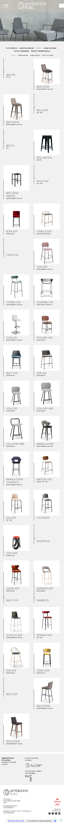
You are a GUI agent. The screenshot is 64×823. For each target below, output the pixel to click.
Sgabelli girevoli (35, 55)
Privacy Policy (16, 811)
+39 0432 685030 (8, 808)
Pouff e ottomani (47, 55)
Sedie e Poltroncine (27, 48)
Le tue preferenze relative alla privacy (39, 821)
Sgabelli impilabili (23, 55)
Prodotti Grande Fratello (40, 51)
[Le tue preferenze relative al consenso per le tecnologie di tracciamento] (61, 820)
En (61, 6)
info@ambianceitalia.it (10, 806)
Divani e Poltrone (50, 48)
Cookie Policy (26, 811)
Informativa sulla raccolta (16, 821)
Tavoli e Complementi (21, 51)
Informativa (7, 811)
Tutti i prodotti (12, 48)
